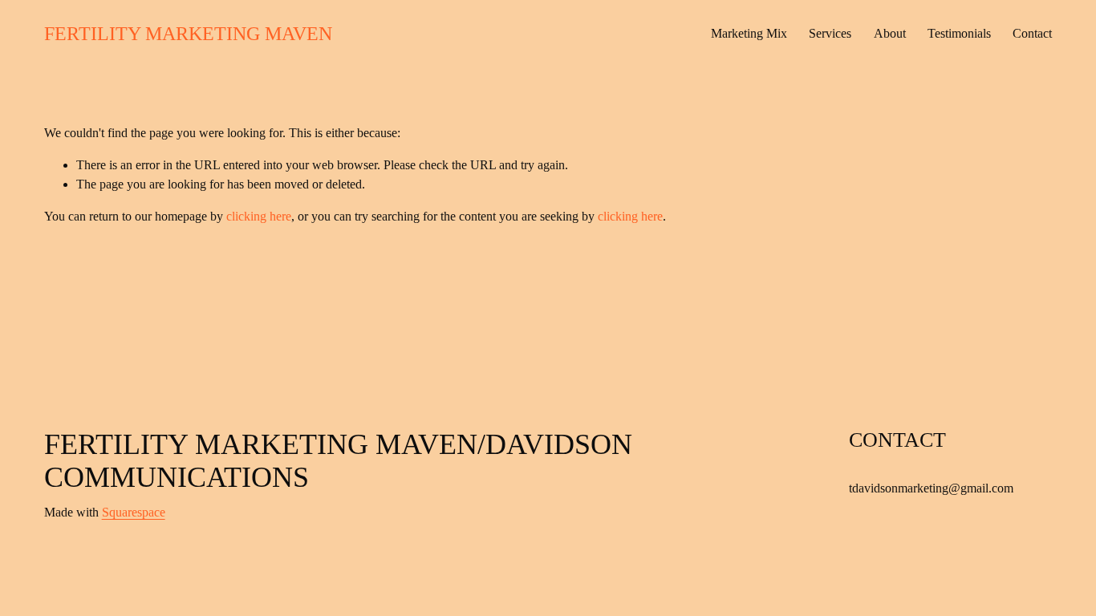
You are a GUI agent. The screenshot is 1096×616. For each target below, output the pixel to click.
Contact (1032, 33)
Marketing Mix (749, 33)
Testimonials (959, 33)
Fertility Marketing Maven (188, 33)
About (890, 33)
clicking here (258, 216)
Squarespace (133, 512)
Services (830, 33)
